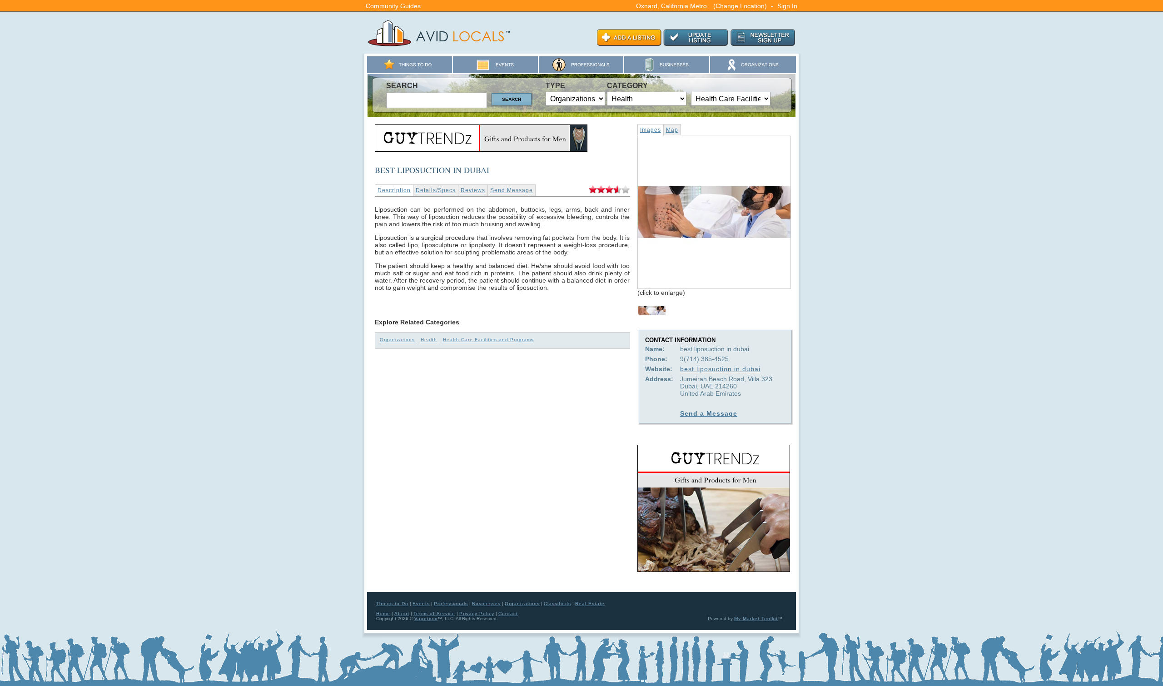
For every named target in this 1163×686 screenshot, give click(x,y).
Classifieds (557, 603)
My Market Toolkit (756, 618)
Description (394, 190)
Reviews (473, 190)
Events (421, 603)
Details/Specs (436, 190)
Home (383, 613)
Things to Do (392, 603)
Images (650, 130)
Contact (508, 613)
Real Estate (590, 603)
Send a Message (708, 413)
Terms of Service (434, 613)
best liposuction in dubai (720, 369)
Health (429, 339)
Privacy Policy (476, 613)
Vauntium (425, 618)
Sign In (787, 6)
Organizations (397, 339)
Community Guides (393, 6)
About (401, 613)
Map (672, 130)
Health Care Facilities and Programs (488, 339)
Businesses (486, 603)
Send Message (511, 190)
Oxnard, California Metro (671, 6)
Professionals (451, 603)
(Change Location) (740, 6)
